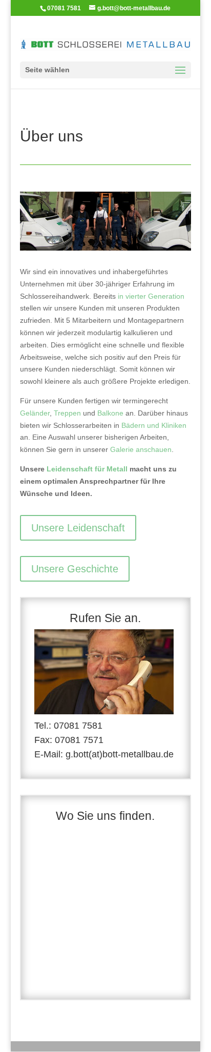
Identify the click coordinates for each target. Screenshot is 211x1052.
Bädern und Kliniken (153, 425)
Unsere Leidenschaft (78, 527)
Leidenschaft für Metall (87, 469)
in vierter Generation (151, 296)
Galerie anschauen (141, 449)
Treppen (67, 413)
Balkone (110, 413)
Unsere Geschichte (74, 568)
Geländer (35, 413)
